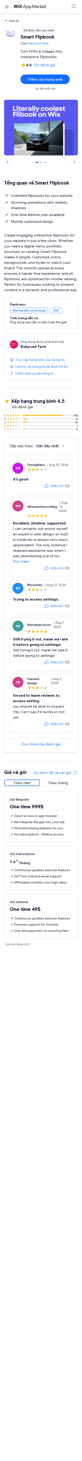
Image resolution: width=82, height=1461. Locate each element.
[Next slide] (74, 162)
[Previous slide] (7, 162)
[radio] (22, 783)
